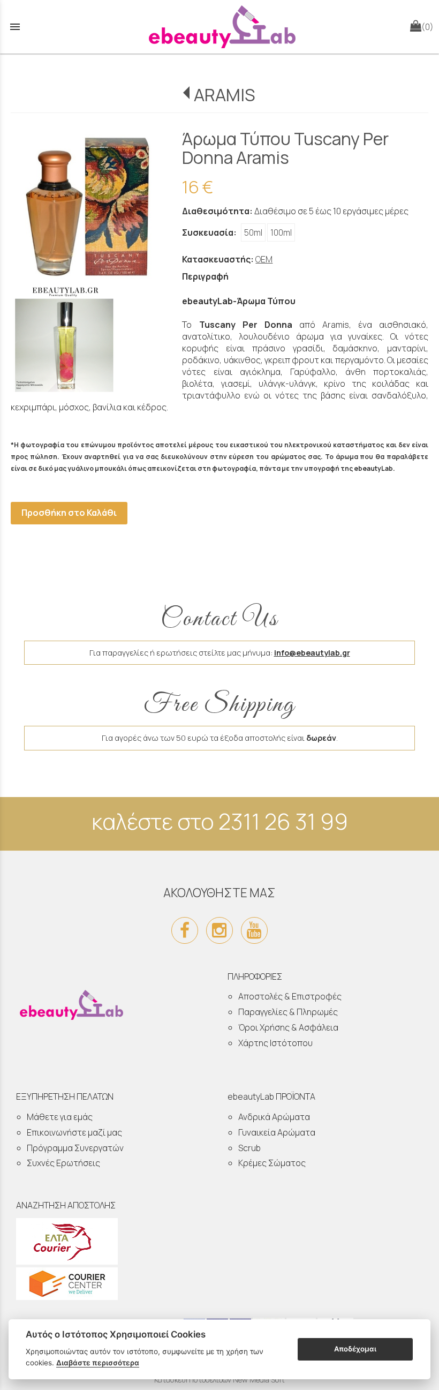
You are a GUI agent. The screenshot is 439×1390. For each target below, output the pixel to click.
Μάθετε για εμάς (60, 1117)
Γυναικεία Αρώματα (276, 1132)
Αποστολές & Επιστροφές (290, 996)
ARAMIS (224, 95)
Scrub (249, 1148)
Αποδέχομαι (355, 1348)
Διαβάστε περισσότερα (97, 1362)
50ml (253, 232)
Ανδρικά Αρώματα (274, 1117)
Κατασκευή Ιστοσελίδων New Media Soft (219, 1379)
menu (15, 26)
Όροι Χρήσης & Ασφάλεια (288, 1027)
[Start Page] (219, 27)
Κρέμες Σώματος (272, 1163)
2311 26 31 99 (283, 821)
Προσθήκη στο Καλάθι (69, 513)
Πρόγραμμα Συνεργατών (75, 1148)
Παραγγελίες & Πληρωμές (288, 1012)
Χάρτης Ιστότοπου (275, 1043)
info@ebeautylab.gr (312, 653)
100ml (281, 232)
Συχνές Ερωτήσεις (63, 1163)
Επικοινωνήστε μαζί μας (74, 1132)
